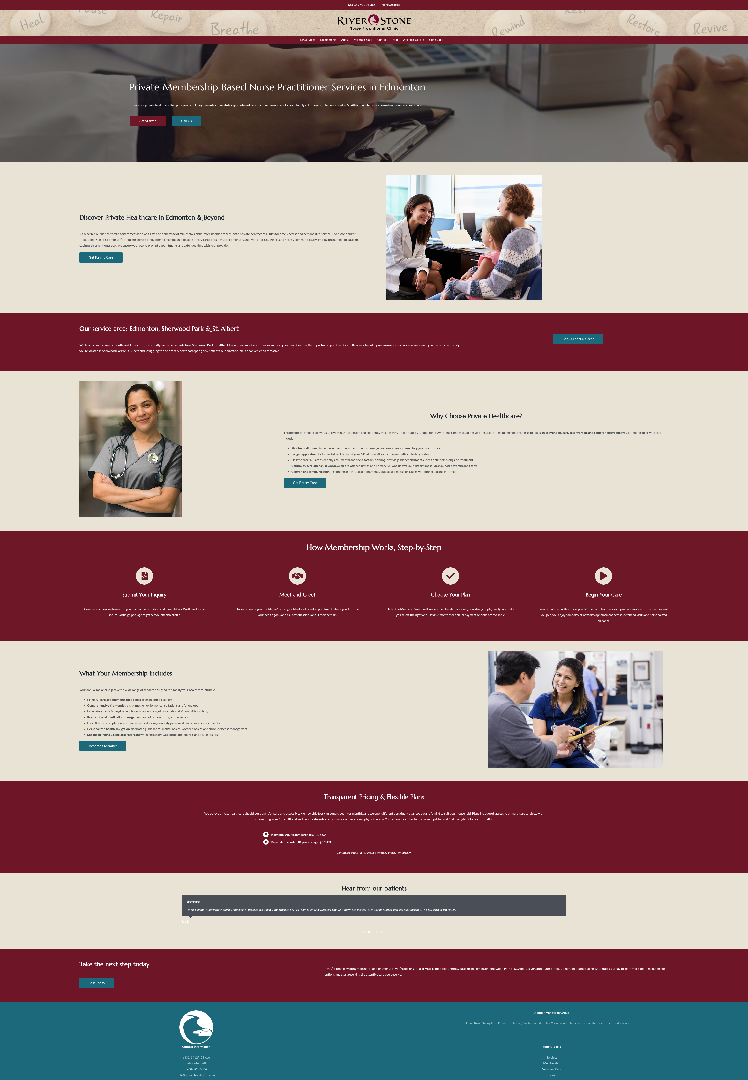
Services (551, 1061)
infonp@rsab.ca (390, 4)
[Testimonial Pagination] (364, 936)
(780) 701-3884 (196, 1073)
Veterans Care (551, 1073)
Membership (551, 1067)
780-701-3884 (367, 4)
